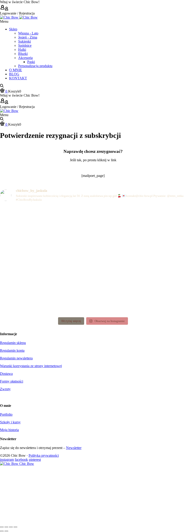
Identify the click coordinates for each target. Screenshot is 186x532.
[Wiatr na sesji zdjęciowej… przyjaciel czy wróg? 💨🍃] (93, 224)
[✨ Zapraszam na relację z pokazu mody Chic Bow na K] (93, 296)
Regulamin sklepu (13, 343)
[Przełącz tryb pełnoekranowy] (6, 527)
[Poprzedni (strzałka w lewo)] (2, 531)
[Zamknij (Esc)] (15, 527)
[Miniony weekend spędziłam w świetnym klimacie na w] (155, 296)
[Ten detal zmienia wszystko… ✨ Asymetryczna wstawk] (155, 224)
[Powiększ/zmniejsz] (2, 527)
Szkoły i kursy (10, 422)
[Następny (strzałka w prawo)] (6, 531)
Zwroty (5, 389)
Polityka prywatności (44, 455)
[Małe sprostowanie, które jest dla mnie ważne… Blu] (93, 260)
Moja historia (9, 430)
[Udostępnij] (11, 527)
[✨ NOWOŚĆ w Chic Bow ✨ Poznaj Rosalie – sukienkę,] (30, 260)
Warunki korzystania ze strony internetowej (31, 366)
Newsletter (73, 448)
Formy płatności (11, 381)
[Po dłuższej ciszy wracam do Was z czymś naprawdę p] (30, 296)
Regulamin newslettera (16, 358)
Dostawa (6, 374)
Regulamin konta (12, 350)
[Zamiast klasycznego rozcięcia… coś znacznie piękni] (155, 260)
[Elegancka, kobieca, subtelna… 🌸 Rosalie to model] (30, 224)
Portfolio (6, 414)
